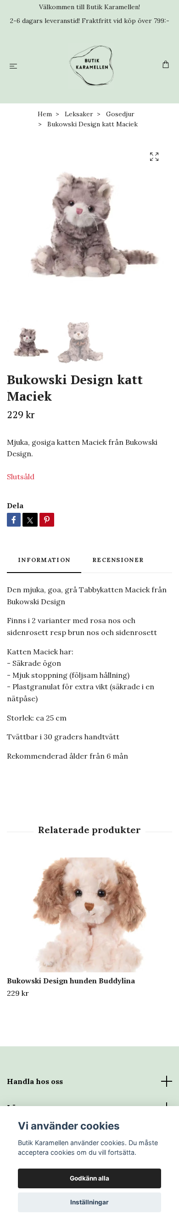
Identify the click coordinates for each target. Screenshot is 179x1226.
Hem (45, 114)
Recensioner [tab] (118, 560)
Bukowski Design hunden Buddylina (71, 981)
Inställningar (89, 1202)
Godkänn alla (89, 1178)
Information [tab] (44, 560)
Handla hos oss (35, 1081)
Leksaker (79, 114)
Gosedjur (120, 114)
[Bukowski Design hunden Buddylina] (89, 914)
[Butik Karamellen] (91, 65)
